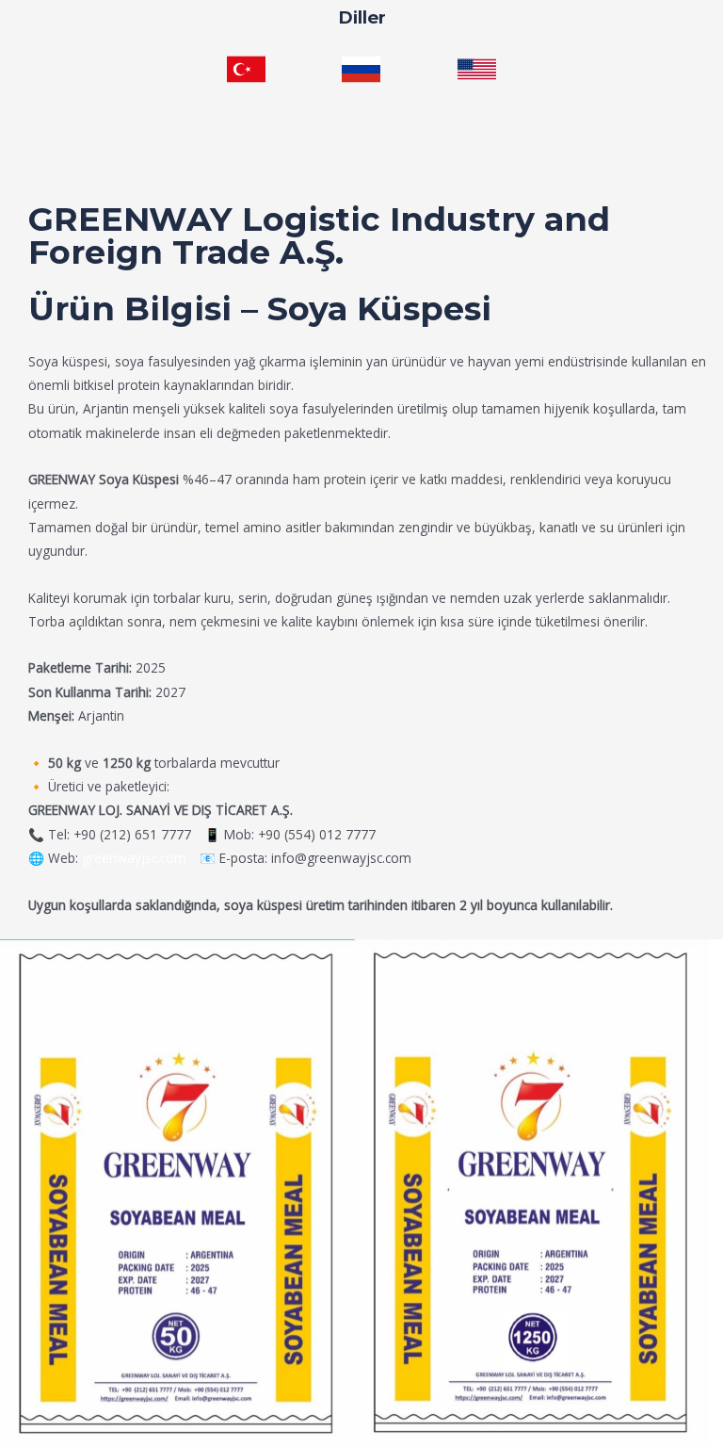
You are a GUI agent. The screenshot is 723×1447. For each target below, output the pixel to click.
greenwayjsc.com (134, 858)
